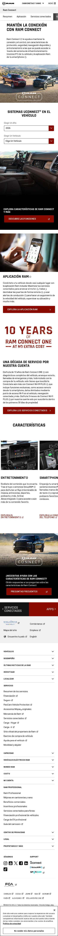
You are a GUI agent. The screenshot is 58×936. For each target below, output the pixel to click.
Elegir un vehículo (12, 136)
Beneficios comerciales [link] (14, 802)
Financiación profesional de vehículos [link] (21, 815)
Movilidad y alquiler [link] (12, 745)
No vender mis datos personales (29, 931)
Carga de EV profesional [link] (15, 820)
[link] (8, 3)
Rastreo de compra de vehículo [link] (18, 736)
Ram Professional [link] (12, 793)
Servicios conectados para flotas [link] (19, 811)
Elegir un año (10, 123)
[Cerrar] (54, 910)
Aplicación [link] (21, 16)
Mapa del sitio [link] (10, 630)
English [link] (33, 636)
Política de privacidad (12, 924)
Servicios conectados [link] (41, 16)
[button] (33, 3)
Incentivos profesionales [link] (15, 806)
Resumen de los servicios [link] (16, 691)
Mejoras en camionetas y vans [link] (18, 797)
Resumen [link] (7, 16)
